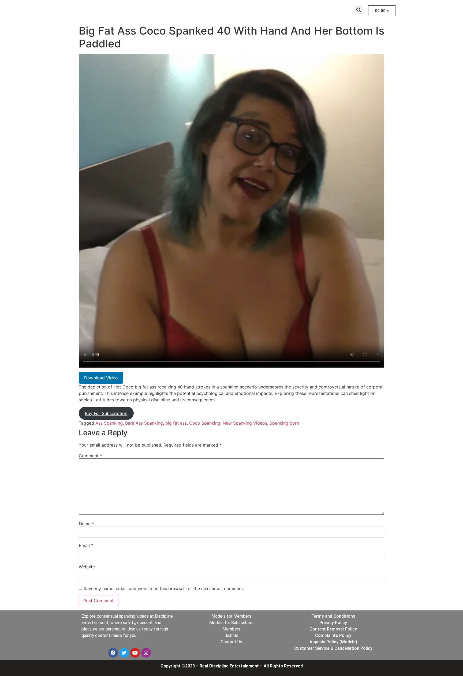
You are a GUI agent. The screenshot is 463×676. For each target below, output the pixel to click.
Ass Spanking (109, 423)
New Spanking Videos (245, 423)
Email (86, 545)
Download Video (101, 377)
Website (87, 567)
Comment (90, 456)
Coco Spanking (204, 423)
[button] (358, 9)
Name (86, 524)
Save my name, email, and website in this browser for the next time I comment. (164, 588)
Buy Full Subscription (106, 413)
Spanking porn (284, 423)
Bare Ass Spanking (144, 423)
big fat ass (176, 423)
